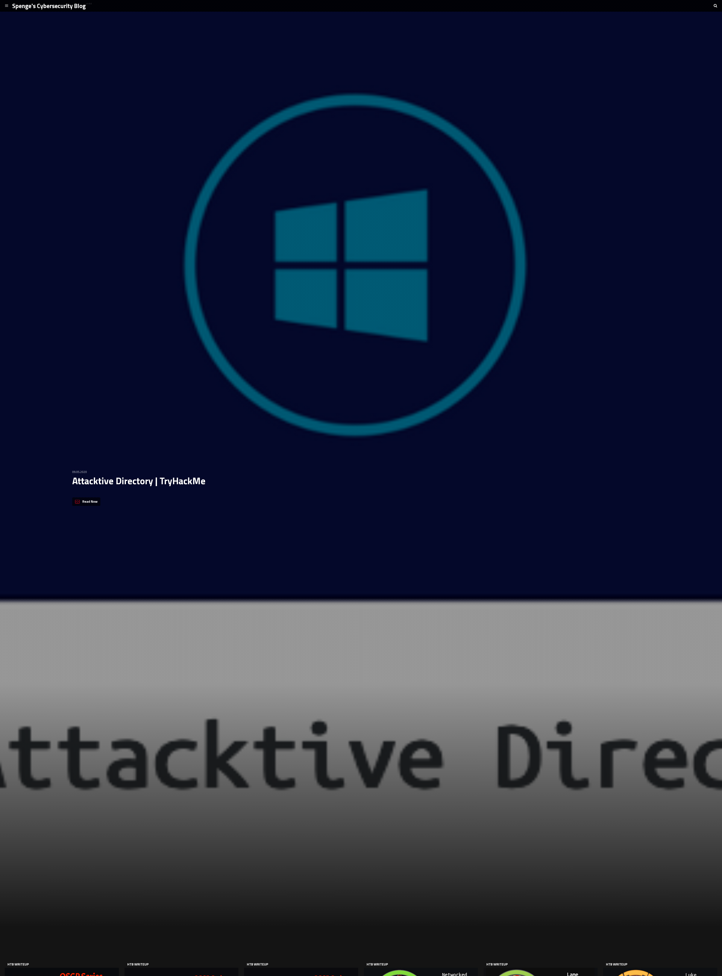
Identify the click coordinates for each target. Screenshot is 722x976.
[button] (715, 5)
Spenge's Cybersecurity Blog (49, 6)
